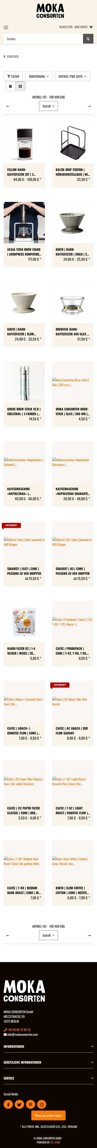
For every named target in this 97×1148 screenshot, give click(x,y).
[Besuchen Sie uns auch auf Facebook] (8, 1104)
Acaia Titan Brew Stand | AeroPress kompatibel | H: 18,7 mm (24, 251)
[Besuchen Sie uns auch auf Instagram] (41, 1104)
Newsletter (66, 27)
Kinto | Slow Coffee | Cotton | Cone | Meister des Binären (72, 890)
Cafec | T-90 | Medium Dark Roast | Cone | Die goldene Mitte (23, 890)
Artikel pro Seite (70, 76)
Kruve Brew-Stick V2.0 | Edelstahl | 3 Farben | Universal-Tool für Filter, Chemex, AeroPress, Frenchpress (24, 411)
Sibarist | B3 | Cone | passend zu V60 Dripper (73, 571)
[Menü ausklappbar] (6, 27)
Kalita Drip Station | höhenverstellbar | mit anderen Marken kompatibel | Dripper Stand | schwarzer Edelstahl (72, 172)
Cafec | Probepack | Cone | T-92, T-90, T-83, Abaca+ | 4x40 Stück (71, 651)
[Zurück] (8, 106)
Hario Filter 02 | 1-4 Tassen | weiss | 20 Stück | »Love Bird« (21, 651)
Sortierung (37, 76)
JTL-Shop (55, 1142)
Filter (14, 76)
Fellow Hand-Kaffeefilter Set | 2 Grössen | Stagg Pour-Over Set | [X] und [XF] (23, 172)
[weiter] (89, 106)
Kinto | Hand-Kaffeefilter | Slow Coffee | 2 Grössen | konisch (21, 331)
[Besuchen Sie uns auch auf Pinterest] (30, 1104)
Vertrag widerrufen (48, 1115)
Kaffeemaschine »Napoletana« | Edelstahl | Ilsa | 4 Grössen (20, 491)
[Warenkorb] (90, 27)
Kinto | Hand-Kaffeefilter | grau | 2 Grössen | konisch (71, 251)
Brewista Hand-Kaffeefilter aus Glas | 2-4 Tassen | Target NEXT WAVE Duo (72, 331)
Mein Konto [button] (81, 27)
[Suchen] (88, 39)
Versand (72, 1126)
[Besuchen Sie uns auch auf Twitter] (19, 1104)
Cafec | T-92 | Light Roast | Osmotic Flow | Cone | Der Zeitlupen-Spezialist (72, 810)
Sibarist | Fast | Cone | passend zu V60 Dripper (24, 571)
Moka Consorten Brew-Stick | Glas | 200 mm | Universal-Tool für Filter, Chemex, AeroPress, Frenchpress (72, 411)
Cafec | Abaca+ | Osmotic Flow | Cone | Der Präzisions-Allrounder (22, 730)
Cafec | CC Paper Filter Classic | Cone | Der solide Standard (23, 810)
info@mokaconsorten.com (22, 1034)
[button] (10, 86)
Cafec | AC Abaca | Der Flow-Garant (72, 730)
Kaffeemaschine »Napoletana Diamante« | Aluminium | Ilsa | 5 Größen (72, 491)
